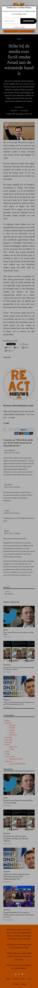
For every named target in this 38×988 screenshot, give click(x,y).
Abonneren (28, 21)
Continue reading (19, 27)
